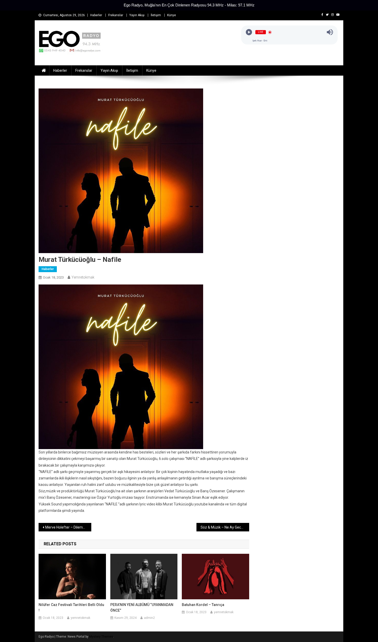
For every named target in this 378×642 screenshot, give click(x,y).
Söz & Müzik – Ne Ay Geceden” (225, 527)
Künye (171, 15)
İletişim (156, 15)
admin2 (149, 618)
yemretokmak (82, 277)
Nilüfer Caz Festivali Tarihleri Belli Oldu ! (71, 607)
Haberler (96, 15)
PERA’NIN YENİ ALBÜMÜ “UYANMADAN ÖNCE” (141, 607)
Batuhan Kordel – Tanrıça (203, 605)
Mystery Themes (101, 636)
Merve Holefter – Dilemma (66, 527)
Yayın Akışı (137, 15)
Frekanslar (115, 15)
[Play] (249, 32)
